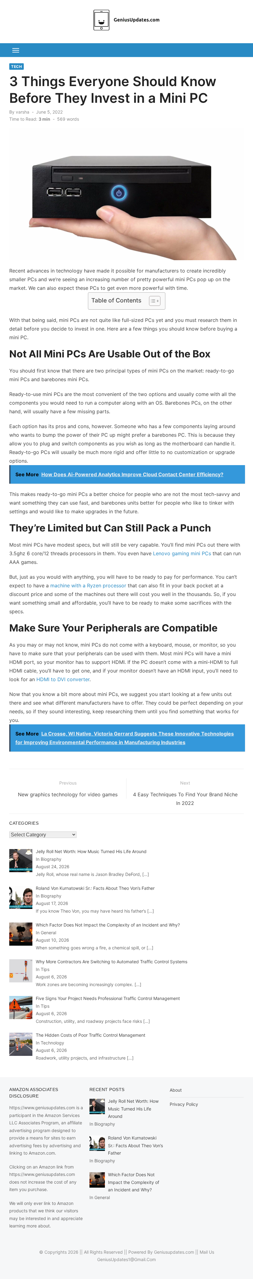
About (176, 1090)
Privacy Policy (184, 1104)
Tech (16, 66)
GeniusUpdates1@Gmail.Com (126, 1259)
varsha (22, 112)
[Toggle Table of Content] (151, 301)
